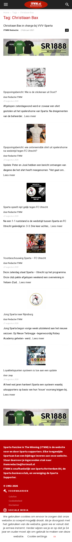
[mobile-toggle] (5, 4)
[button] (67, 4)
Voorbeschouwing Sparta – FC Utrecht (24, 258)
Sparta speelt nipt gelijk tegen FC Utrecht (25, 207)
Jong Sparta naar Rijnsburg (18, 314)
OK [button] (54, 536)
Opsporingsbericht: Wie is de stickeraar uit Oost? (30, 92)
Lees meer (30, 116)
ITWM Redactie (10, 30)
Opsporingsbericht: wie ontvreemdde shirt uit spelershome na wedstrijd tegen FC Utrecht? (35, 149)
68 (67, 30)
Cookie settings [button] (37, 536)
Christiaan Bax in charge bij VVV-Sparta (28, 25)
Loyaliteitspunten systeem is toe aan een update (30, 370)
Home (6, 12)
